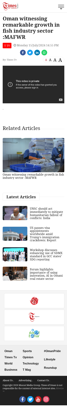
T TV (7, 45)
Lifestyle (49, 359)
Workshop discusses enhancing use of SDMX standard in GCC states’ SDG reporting (46, 254)
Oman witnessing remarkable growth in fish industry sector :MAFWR (33, 176)
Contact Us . (43, 380)
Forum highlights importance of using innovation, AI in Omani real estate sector (46, 274)
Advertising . (26, 380)
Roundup (50, 367)
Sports (27, 351)
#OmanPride (52, 351)
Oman (8, 351)
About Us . (8, 380)
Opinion (28, 357)
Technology (31, 363)
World (8, 363)
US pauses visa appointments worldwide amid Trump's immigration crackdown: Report (44, 234)
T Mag (27, 369)
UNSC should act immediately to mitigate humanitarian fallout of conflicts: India (46, 213)
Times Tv (10, 357)
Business (10, 369)
